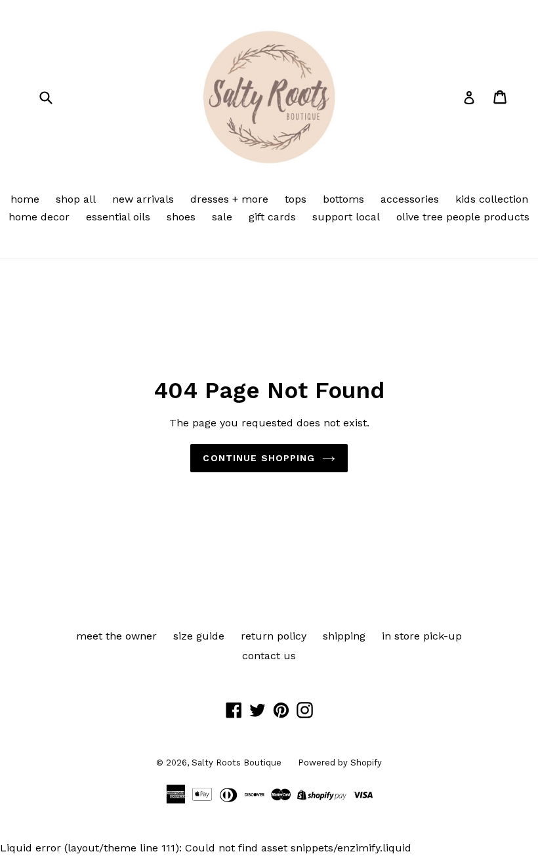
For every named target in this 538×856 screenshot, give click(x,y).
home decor (39, 217)
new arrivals (143, 199)
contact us (269, 655)
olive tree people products (462, 217)
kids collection (491, 199)
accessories (410, 199)
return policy (273, 636)
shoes (181, 217)
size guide (198, 636)
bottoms (343, 199)
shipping (344, 636)
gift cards (272, 217)
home (24, 199)
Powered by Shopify (340, 762)
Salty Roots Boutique (236, 762)
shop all (76, 199)
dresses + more (229, 199)
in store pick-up (422, 636)
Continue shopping (259, 458)
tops (295, 199)
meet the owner (116, 636)
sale (222, 217)
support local (346, 217)
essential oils (118, 217)
